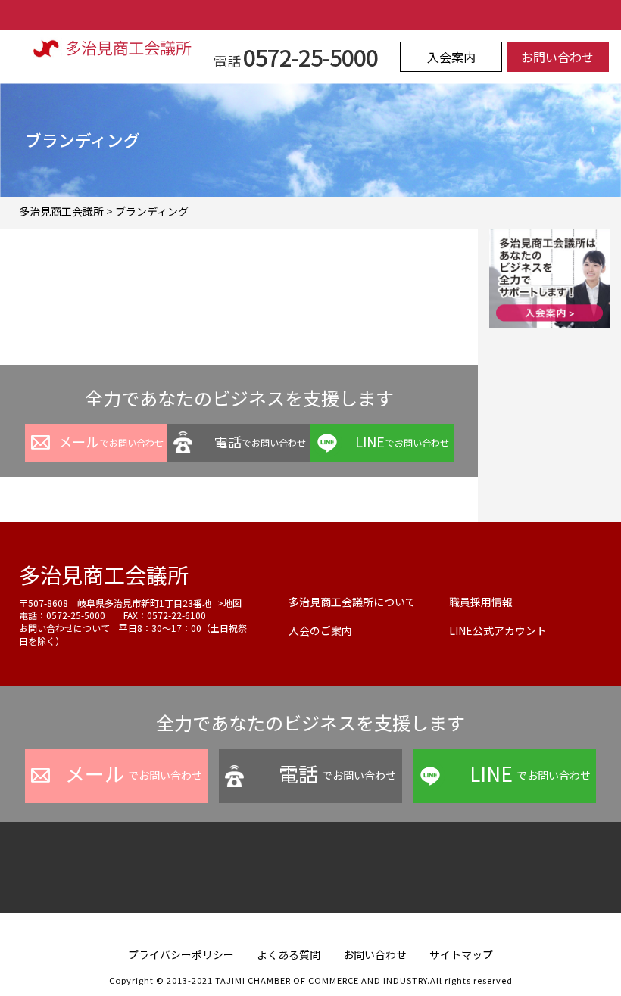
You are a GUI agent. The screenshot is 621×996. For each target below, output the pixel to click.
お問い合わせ (557, 57)
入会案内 (451, 57)
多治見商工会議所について (352, 601)
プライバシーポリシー (181, 954)
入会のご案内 (320, 630)
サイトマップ (461, 954)
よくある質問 (288, 954)
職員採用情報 (481, 601)
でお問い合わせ (111, 441)
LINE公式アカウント (498, 630)
